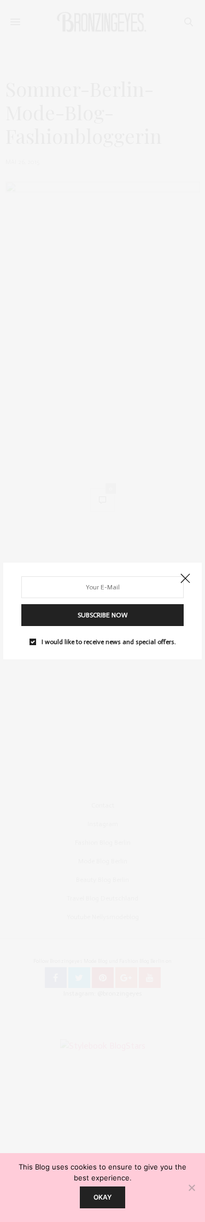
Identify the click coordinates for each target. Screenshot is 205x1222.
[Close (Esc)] (185, 579)
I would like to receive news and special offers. (109, 642)
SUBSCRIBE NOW (102, 615)
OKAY (102, 1197)
